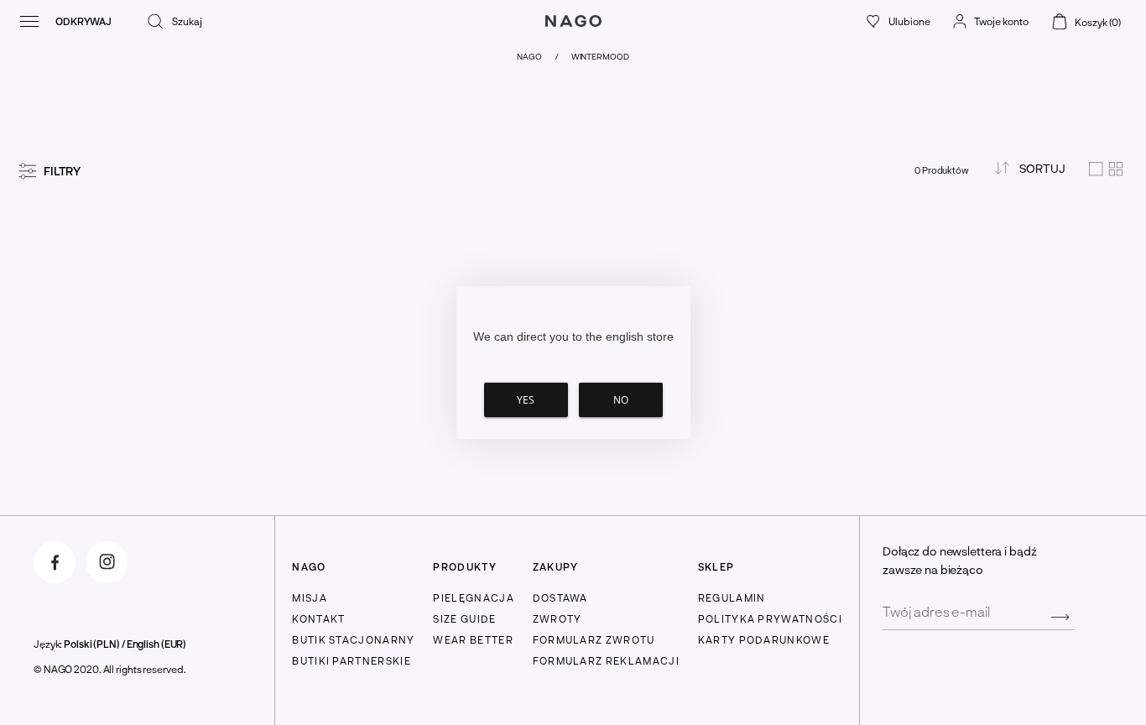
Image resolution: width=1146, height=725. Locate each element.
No (620, 400)
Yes (525, 400)
